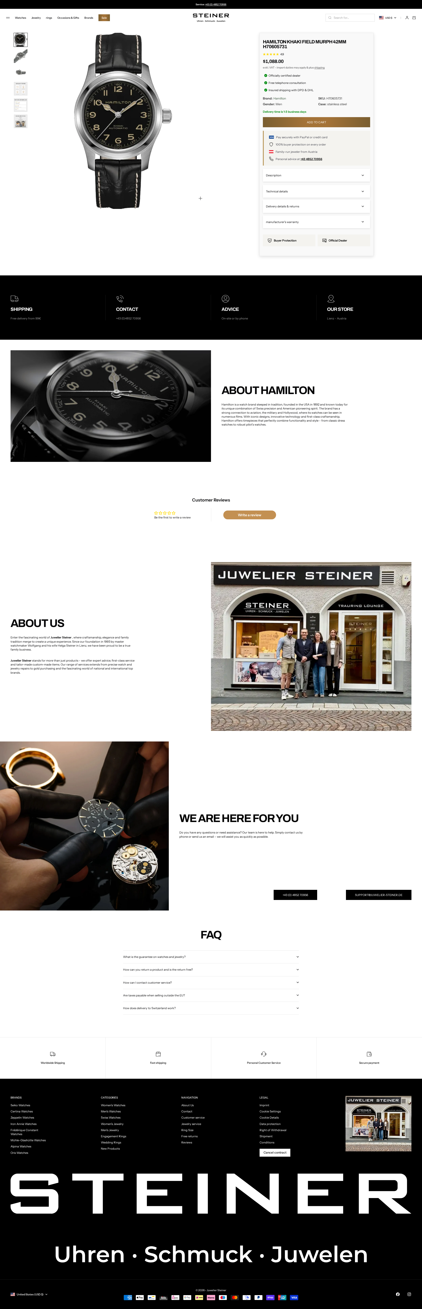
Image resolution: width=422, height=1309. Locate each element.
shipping (319, 67)
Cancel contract (275, 1152)
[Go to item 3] (21, 72)
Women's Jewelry (112, 1124)
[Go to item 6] (21, 121)
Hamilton (279, 98)
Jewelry (36, 17)
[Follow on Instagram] (409, 1294)
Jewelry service (191, 1124)
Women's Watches (113, 1105)
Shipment (266, 1136)
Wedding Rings (111, 1142)
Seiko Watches (20, 1105)
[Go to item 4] (21, 89)
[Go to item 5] (21, 105)
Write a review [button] (249, 515)
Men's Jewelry (110, 1130)
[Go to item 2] (21, 56)
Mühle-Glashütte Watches (28, 1140)
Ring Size (187, 1130)
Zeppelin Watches (22, 1117)
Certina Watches (22, 1111)
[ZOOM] (200, 198)
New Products (110, 1148)
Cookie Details (269, 1117)
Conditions (267, 1142)
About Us (187, 1105)
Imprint (264, 1105)
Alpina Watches (21, 1146)
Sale (104, 17)
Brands (88, 17)
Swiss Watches (110, 1117)
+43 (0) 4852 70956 (215, 4)
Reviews (186, 1142)
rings (49, 17)
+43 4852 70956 (311, 159)
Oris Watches (19, 1152)
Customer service (193, 1117)
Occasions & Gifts (68, 17)
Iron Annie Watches (23, 1124)
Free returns (189, 1136)
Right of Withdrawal (273, 1130)
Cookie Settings (270, 1111)
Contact (186, 1111)
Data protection (270, 1124)
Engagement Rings (113, 1136)
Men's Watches (111, 1111)
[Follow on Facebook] (398, 1294)
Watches (20, 17)
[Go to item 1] (21, 40)
